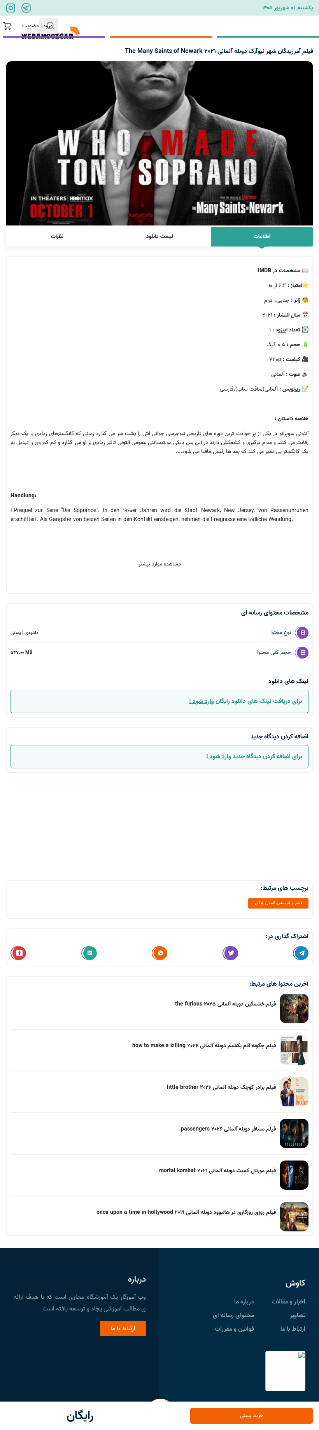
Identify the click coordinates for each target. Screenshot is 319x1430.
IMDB (264, 270)
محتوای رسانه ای (233, 1315)
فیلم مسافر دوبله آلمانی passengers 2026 (228, 1129)
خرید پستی (251, 1415)
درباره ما (244, 1302)
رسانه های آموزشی (284, 26)
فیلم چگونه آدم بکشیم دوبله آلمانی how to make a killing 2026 (204, 1045)
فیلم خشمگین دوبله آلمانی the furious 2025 (225, 1004)
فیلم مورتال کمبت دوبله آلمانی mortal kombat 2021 (217, 1170)
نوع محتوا (280, 632)
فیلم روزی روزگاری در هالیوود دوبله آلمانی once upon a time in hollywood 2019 (186, 1212)
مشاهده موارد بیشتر (159, 564)
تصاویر (297, 1315)
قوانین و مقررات (234, 1329)
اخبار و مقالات (288, 1302)
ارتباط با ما (122, 26)
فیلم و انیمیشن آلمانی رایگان (278, 903)
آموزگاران (168, 26)
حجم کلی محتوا (274, 652)
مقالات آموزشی (220, 26)
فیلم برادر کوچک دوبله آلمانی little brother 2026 (221, 1087)
